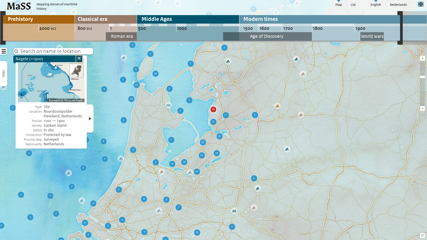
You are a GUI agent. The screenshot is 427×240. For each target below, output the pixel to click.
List (353, 5)
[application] (213, 120)
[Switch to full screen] (420, 4)
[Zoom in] (422, 77)
